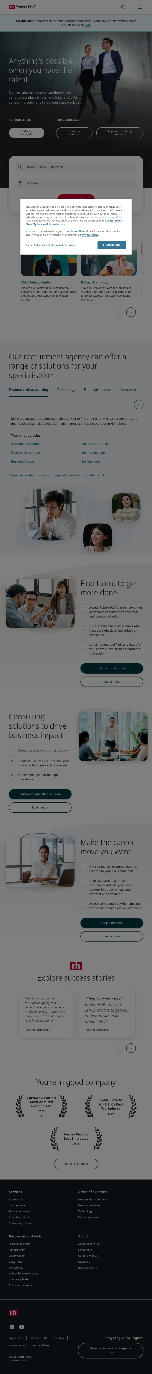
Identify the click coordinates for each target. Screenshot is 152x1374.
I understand (111, 245)
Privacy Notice (90, 235)
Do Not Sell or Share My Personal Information (50, 245)
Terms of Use (77, 231)
